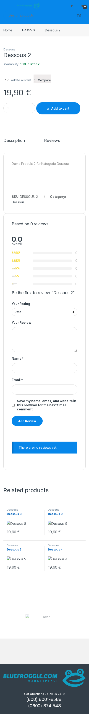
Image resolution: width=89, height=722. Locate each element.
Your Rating (21, 304)
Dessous (28, 30)
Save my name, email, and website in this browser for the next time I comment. (46, 405)
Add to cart (60, 108)
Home (7, 30)
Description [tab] (14, 140)
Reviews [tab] (52, 140)
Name (18, 358)
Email (17, 380)
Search (79, 15)
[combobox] (38, 15)
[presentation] (84, 620)
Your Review (21, 322)
